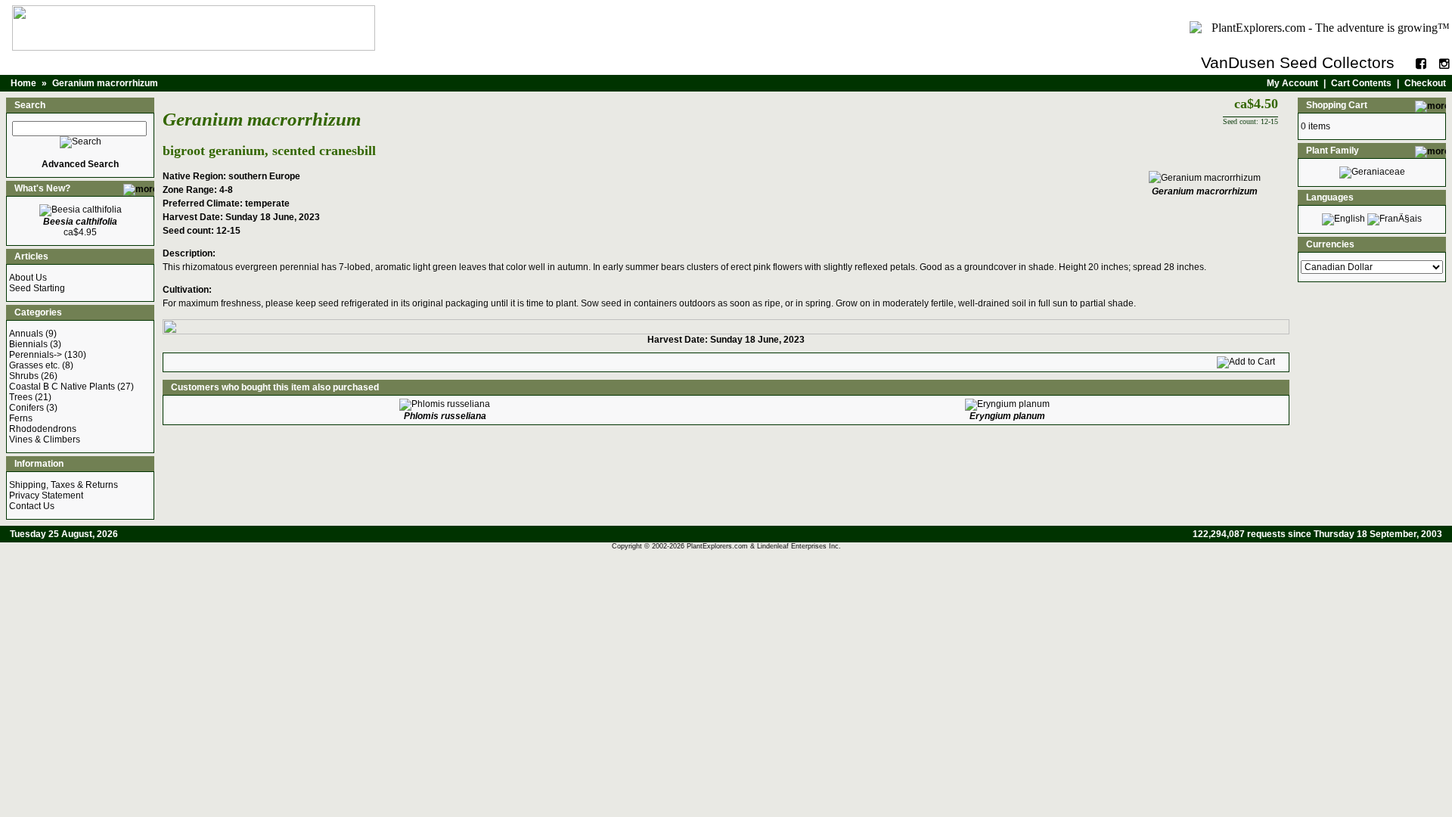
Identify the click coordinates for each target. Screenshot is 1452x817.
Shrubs (24, 376)
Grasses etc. (34, 365)
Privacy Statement (46, 495)
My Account (1292, 83)
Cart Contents (1361, 83)
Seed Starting (37, 288)
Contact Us (31, 506)
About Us (28, 277)
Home (23, 83)
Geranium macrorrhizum (105, 83)
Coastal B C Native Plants (62, 386)
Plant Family (1332, 150)
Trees (21, 397)
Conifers (26, 407)
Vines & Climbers (44, 439)
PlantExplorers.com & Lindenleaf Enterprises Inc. (764, 546)
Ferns (21, 418)
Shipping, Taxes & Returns (63, 485)
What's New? (42, 188)
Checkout (1425, 83)
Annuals (26, 333)
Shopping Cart (1336, 105)
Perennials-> (35, 354)
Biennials (28, 344)
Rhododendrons (42, 429)
